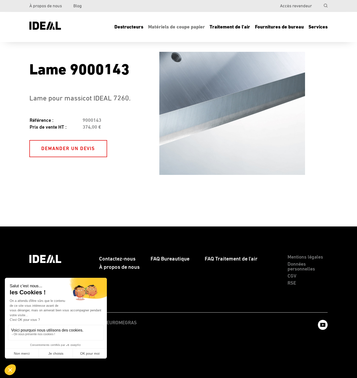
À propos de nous (45, 6)
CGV (292, 276)
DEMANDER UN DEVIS (68, 148)
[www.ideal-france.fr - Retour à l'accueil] (45, 26)
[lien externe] (320, 329)
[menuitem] (317, 3)
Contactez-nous (117, 259)
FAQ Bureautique (170, 259)
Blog (77, 6)
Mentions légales (305, 257)
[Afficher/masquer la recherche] (326, 6)
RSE (292, 283)
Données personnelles (301, 266)
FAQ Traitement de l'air (231, 259)
